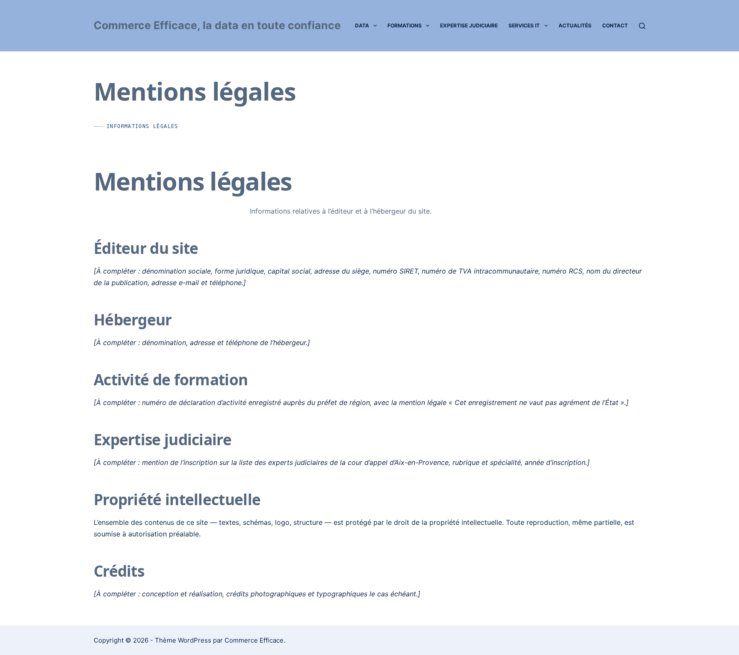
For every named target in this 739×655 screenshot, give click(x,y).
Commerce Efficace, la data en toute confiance (217, 25)
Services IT (524, 25)
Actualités (575, 25)
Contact (615, 25)
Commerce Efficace (254, 640)
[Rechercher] (642, 26)
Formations (404, 25)
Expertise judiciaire (469, 25)
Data (362, 25)
